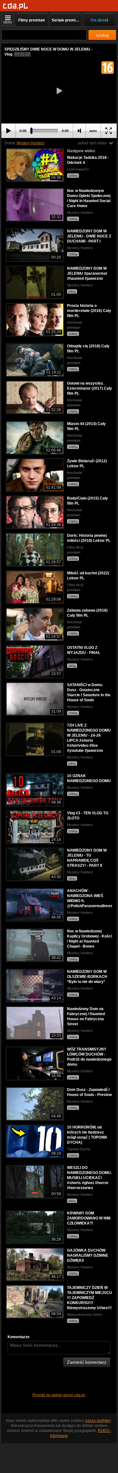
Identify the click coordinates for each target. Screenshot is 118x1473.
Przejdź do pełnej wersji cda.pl (59, 1395)
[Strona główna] (15, 6)
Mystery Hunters (30, 143)
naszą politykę (97, 1420)
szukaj (102, 35)
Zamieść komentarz (86, 1362)
